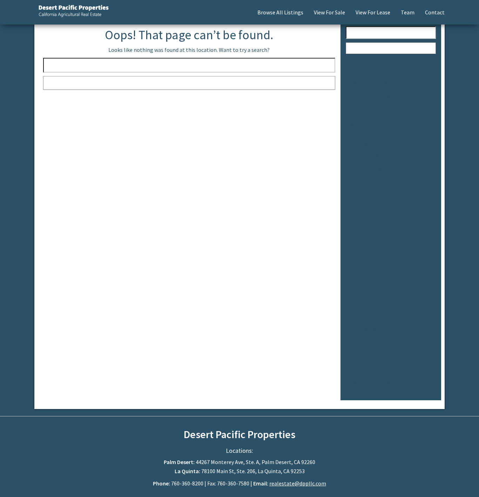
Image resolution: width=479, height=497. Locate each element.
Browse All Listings (280, 12)
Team (407, 12)
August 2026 (365, 155)
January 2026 (366, 176)
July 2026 (362, 162)
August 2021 (365, 300)
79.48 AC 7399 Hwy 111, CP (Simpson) (391, 96)
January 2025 (366, 217)
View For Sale (329, 12)
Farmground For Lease (376, 369)
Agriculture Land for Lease (380, 342)
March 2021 (364, 313)
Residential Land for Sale (379, 390)
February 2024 (368, 238)
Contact (435, 12)
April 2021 (363, 307)
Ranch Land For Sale (373, 383)
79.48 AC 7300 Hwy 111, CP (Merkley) (390, 103)
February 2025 (368, 210)
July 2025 (362, 190)
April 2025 (363, 203)
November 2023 (369, 258)
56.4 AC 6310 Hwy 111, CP (379, 82)
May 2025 (362, 196)
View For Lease (373, 12)
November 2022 (369, 286)
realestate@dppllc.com (297, 483)
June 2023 (363, 272)
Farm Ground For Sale (375, 362)
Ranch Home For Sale (375, 376)
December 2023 (369, 251)
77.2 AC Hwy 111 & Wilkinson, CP (386, 109)
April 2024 (363, 231)
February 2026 (368, 169)
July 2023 (362, 265)
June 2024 (363, 224)
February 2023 (368, 279)
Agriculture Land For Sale (379, 348)
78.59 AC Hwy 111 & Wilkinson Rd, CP (390, 89)
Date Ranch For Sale (373, 355)
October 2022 (367, 293)
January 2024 (366, 244)
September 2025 (370, 183)
